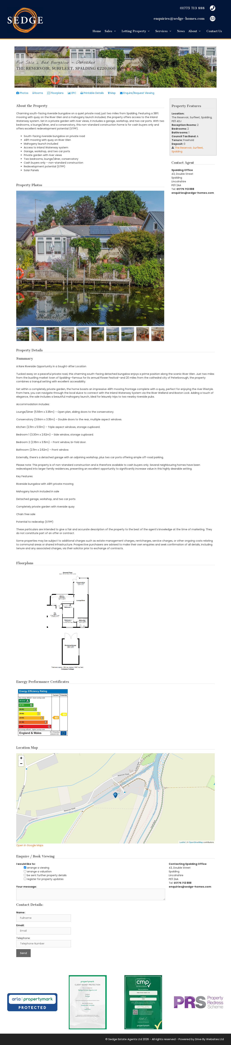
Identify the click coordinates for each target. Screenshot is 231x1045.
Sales (108, 31)
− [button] (21, 763)
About (192, 31)
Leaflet (182, 842)
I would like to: (26, 864)
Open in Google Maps (29, 845)
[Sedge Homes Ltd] (25, 20)
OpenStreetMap (196, 842)
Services (161, 31)
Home (97, 31)
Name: (20, 912)
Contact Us (214, 31)
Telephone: (23, 938)
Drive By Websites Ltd (209, 1039)
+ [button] (21, 758)
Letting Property (134, 31)
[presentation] (19, 259)
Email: (20, 925)
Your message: (26, 886)
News (181, 31)
